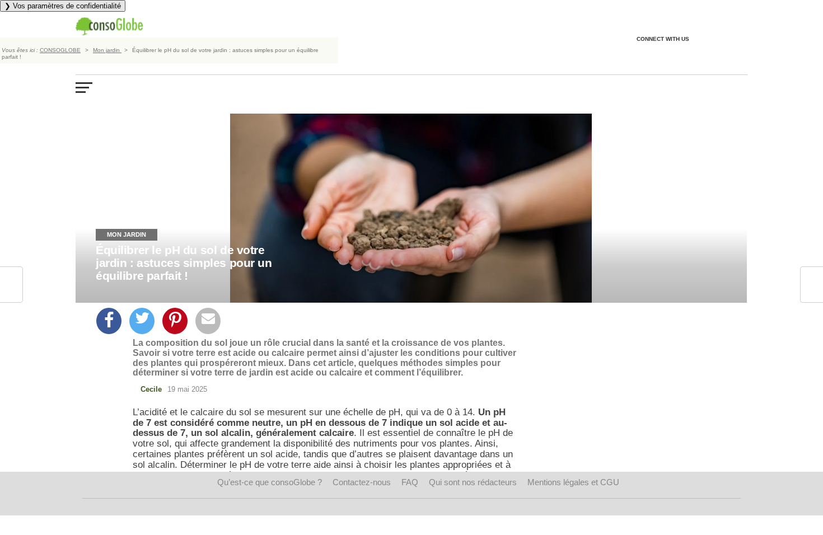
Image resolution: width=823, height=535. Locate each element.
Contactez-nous (362, 482)
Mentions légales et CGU (573, 482)
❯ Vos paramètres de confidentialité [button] (62, 6)
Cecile (151, 389)
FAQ (409, 482)
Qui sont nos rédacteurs (473, 482)
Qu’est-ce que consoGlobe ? (269, 482)
